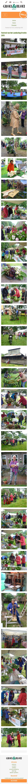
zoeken (14, 767)
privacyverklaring (14, 769)
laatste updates (14, 772)
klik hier (14, 781)
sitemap (14, 771)
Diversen (14, 25)
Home (14, 20)
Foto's (14, 23)
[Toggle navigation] (5, 14)
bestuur (14, 764)
